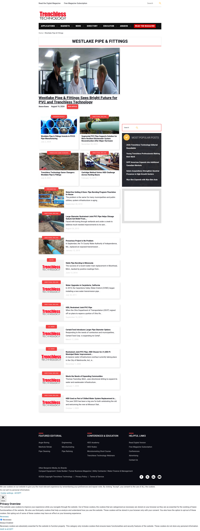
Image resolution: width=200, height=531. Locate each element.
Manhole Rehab (45, 447)
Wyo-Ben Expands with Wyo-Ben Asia (142, 179)
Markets (65, 26)
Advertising (133, 455)
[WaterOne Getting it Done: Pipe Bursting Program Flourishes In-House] (51, 198)
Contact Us (133, 460)
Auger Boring (44, 442)
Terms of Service (97, 476)
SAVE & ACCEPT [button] (6, 529)
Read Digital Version (137, 442)
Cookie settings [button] (7, 493)
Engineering (67, 442)
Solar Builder (62, 471)
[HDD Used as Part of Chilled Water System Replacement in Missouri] (51, 403)
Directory (92, 26)
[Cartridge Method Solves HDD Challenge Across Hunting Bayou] (99, 161)
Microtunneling (68, 447)
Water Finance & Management (120, 471)
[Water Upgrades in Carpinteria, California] (51, 290)
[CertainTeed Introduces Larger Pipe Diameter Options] (51, 335)
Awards (124, 26)
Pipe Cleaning (44, 451)
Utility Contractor (99, 471)
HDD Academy (93, 442)
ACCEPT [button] (17, 493)
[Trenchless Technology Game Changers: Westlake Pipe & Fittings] (59, 161)
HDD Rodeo (92, 447)
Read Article (72, 106)
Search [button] (160, 3)
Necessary (7, 519)
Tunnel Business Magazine (80, 471)
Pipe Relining (67, 451)
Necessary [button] (4, 516)
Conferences (134, 451)
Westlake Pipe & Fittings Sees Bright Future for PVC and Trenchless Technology (78, 100)
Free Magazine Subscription (75, 3)
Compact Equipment (47, 471)
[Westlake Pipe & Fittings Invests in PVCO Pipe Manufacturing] (59, 125)
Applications (48, 26)
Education (108, 26)
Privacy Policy (81, 476)
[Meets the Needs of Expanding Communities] (51, 381)
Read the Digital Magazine (50, 3)
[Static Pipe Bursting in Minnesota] (51, 268)
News (78, 26)
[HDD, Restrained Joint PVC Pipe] (51, 312)
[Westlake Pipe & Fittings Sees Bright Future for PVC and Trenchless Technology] (79, 71)
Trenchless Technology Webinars (101, 455)
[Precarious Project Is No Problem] (51, 246)
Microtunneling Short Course (99, 451)
